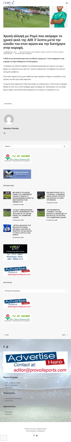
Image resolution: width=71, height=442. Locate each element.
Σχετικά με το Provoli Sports (13, 398)
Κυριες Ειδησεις (58, 52)
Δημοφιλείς (8, 414)
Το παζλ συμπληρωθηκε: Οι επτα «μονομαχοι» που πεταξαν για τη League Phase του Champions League (23, 213)
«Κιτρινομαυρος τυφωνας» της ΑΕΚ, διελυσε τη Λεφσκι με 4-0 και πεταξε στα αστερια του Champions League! (57, 213)
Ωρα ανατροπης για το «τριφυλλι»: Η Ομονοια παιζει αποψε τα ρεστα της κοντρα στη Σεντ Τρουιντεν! (56, 196)
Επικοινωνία (9, 401)
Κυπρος (49, 52)
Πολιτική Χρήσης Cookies (12, 383)
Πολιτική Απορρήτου (11, 385)
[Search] (35, 146)
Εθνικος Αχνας (40, 52)
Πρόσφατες (8, 412)
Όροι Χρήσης (9, 387)
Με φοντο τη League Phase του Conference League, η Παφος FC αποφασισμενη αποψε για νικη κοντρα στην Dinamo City (23, 197)
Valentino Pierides (24, 53)
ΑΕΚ (32, 52)
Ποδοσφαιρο (7, 53)
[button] (66, 3)
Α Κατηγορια (26, 52)
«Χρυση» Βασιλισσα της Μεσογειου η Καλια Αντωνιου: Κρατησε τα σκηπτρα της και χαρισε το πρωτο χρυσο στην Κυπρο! (22, 230)
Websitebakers (41, 431)
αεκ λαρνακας (8, 103)
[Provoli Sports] (8, 3)
